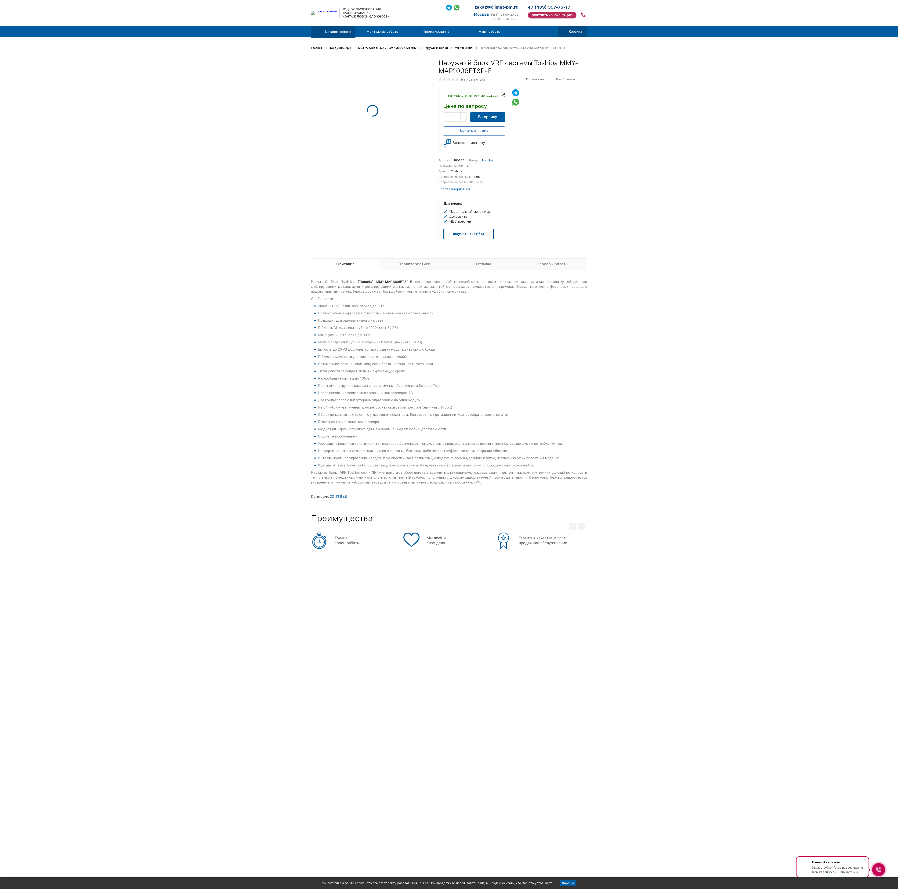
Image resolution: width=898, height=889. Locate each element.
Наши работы (489, 31)
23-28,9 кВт (464, 48)
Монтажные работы (382, 31)
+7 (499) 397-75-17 (549, 7)
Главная (316, 48)
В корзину (487, 117)
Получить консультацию (552, 15)
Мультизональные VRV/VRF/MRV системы (387, 48)
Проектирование (436, 31)
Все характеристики (454, 189)
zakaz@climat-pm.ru (496, 7)
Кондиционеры (340, 48)
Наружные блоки (436, 48)
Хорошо (568, 883)
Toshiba (487, 160)
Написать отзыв (473, 79)
